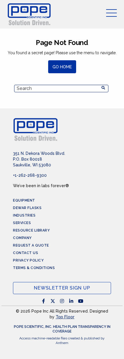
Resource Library (31, 230)
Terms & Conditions (34, 268)
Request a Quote (31, 245)
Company (22, 238)
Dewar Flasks (27, 208)
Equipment (24, 200)
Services (22, 223)
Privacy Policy (28, 260)
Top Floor (65, 317)
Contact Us (25, 253)
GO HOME (62, 67)
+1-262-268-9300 (30, 175)
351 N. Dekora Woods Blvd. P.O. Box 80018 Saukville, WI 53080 (39, 159)
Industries (24, 215)
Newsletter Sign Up (62, 288)
